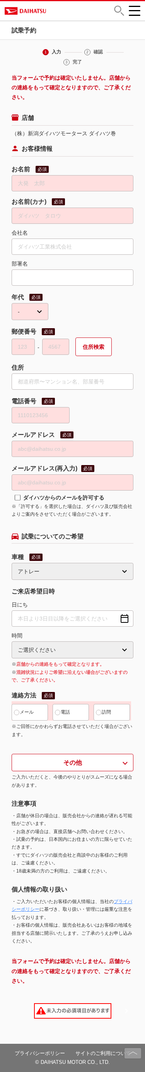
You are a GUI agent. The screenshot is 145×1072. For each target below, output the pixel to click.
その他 (72, 762)
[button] (119, 10)
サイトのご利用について (103, 1053)
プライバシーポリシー (40, 1053)
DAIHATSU (52, 11)
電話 (65, 712)
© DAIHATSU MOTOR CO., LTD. (72, 1062)
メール (27, 712)
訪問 (106, 712)
